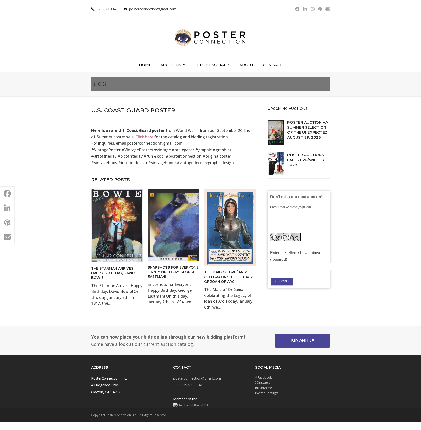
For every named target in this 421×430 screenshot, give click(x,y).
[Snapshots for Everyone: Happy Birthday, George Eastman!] (173, 225)
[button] (7, 193)
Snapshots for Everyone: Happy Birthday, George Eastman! (173, 272)
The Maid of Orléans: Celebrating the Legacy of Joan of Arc (228, 277)
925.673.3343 (191, 385)
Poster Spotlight (266, 393)
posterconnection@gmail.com (152, 9)
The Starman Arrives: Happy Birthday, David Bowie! (113, 273)
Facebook (264, 377)
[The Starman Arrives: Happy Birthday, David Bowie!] (117, 225)
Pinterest (265, 388)
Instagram (265, 382)
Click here (144, 137)
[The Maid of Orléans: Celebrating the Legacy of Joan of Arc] (230, 227)
